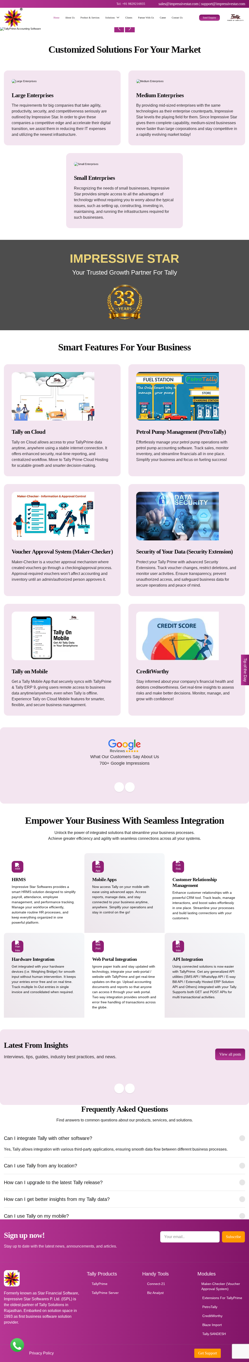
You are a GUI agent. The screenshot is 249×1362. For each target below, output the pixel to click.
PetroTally (209, 1307)
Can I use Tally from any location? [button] (40, 1165)
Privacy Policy (41, 1353)
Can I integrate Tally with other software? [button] (48, 1138)
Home (56, 17)
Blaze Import (212, 1325)
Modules (206, 1273)
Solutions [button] (110, 17)
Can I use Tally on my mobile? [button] (36, 1216)
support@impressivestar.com (223, 4)
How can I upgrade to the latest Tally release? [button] (53, 1182)
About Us (70, 17)
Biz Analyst (155, 1293)
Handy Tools (155, 1273)
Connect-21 (156, 1284)
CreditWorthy (212, 1316)
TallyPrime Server (105, 1293)
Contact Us (177, 17)
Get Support (207, 1353)
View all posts (230, 1054)
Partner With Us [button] (146, 17)
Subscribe (233, 1237)
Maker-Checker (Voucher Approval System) (220, 1286)
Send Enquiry (209, 17)
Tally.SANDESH (214, 1334)
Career (163, 17)
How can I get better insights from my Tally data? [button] (57, 1199)
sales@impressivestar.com (178, 4)
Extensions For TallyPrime (222, 1298)
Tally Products (102, 1273)
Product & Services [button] (89, 17)
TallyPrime (99, 1284)
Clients (128, 17)
